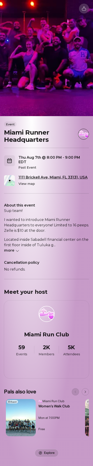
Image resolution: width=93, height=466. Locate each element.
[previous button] (75, 391)
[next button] (85, 391)
